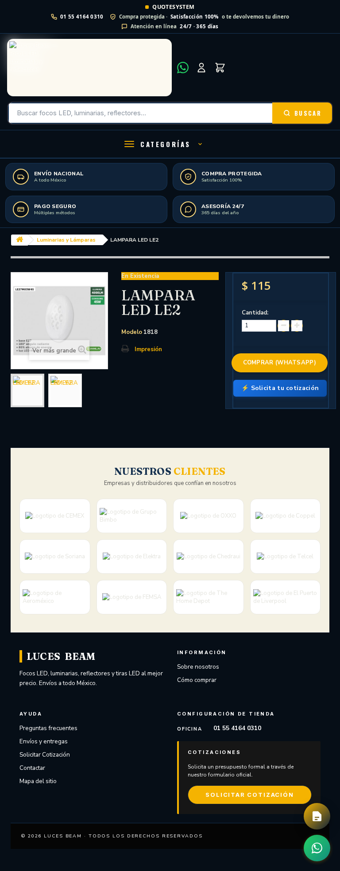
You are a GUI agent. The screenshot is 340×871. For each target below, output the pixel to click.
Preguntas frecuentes (48, 728)
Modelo (131, 332)
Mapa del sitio (38, 781)
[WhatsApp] (183, 67)
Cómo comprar (196, 680)
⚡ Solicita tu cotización (280, 388)
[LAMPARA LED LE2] (27, 390)
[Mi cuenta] (201, 67)
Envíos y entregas (43, 741)
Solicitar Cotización (44, 754)
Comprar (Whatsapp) (279, 363)
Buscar (307, 113)
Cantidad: (255, 313)
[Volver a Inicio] (19, 240)
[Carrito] (220, 67)
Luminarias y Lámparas (66, 239)
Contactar (32, 768)
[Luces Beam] (89, 67)
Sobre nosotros (198, 667)
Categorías (165, 144)
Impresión (148, 349)
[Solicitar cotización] (317, 816)
